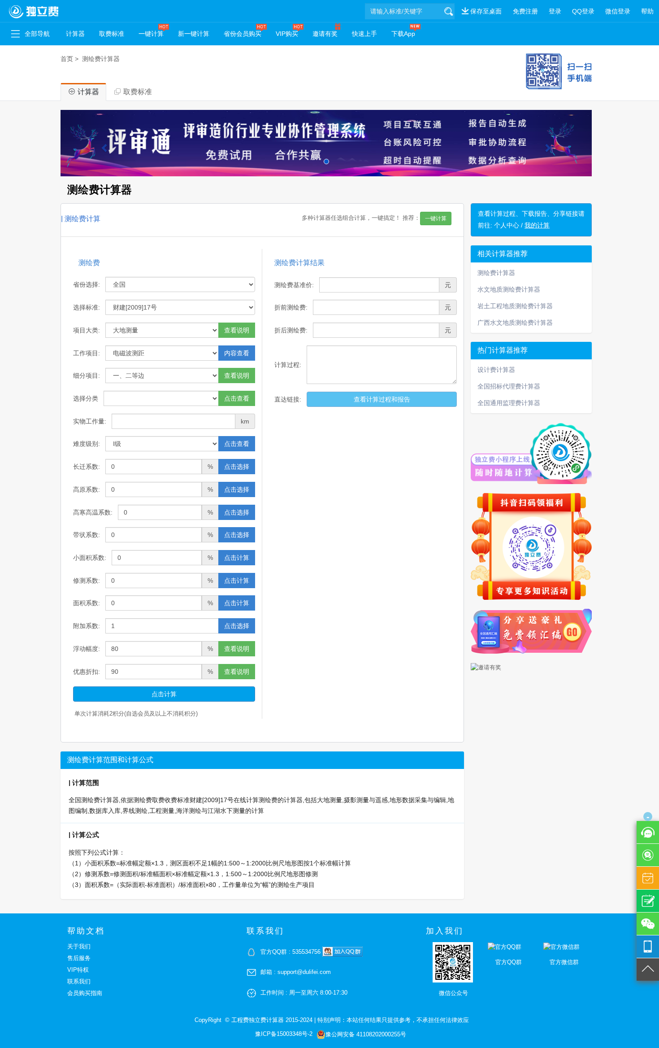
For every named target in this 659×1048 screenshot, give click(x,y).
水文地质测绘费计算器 (508, 289)
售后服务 (79, 958)
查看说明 (236, 330)
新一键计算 (193, 33)
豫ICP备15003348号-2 (283, 1034)
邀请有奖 (325, 33)
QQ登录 (583, 11)
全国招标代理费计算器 (508, 386)
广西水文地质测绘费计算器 (515, 322)
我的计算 (537, 225)
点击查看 (236, 398)
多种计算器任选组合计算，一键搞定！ (374, 218)
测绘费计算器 (101, 58)
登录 (555, 11)
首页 (67, 58)
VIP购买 (287, 33)
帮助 (647, 11)
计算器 (75, 33)
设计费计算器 (496, 369)
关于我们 (79, 946)
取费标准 (111, 33)
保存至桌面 (486, 11)
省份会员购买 (242, 33)
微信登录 (617, 11)
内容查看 (236, 353)
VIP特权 (78, 969)
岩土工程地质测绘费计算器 (515, 306)
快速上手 (364, 33)
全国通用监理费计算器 (508, 402)
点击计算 (236, 557)
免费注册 (525, 11)
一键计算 (151, 33)
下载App (403, 33)
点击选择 (236, 466)
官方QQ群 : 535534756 (291, 951)
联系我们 (79, 981)
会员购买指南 (84, 993)
